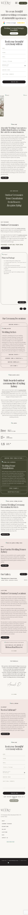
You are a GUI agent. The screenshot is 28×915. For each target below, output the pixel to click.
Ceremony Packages (7, 823)
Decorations (5, 826)
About (3, 820)
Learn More (14, 33)
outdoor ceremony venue (14, 597)
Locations (4, 832)
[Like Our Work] (14, 863)
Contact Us (5, 837)
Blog (3, 835)
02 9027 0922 (14, 800)
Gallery (4, 829)
